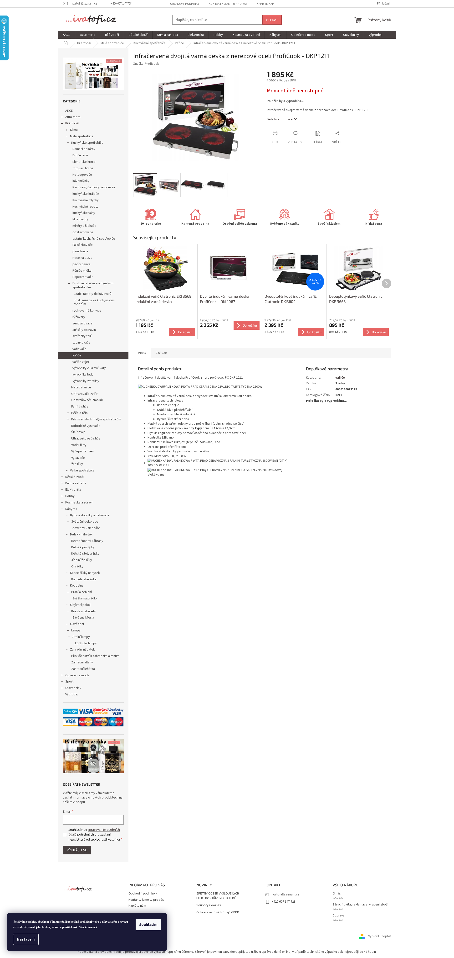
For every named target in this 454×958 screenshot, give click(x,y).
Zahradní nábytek (82, 649)
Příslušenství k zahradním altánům (95, 656)
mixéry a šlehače (84, 225)
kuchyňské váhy (83, 213)
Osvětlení (77, 624)
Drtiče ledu (80, 155)
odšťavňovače (82, 232)
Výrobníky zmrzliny (85, 381)
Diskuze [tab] (161, 352)
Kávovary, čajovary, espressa (93, 187)
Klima (74, 129)
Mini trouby (80, 219)
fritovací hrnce (82, 168)
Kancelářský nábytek (85, 573)
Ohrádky (77, 566)
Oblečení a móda (77, 675)
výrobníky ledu (82, 374)
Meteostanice (81, 387)
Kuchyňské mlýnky (85, 200)
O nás (337, 893)
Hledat (272, 20)
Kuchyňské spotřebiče (87, 142)
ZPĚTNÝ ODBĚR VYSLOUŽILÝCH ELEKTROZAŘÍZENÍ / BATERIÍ (217, 895)
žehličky (77, 464)
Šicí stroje (78, 432)
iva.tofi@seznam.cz (285, 894)
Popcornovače (82, 277)
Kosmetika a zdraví (78, 502)
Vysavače (78, 457)
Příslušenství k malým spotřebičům (96, 419)
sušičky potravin (84, 330)
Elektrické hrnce (84, 161)
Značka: (146, 63)
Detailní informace (280, 119)
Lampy (76, 630)
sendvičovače (82, 323)
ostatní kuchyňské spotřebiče (93, 238)
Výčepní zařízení (82, 451)
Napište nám (265, 4)
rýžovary (78, 317)
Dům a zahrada (75, 483)
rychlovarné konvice (86, 310)
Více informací (88, 927)
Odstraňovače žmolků (87, 400)
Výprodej (71, 694)
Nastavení (26, 939)
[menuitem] (66, 35)
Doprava (339, 915)
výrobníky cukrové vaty (89, 368)
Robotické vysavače (85, 425)
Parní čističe (79, 406)
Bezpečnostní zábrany (87, 541)
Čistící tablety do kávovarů (93, 293)
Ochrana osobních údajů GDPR (217, 912)
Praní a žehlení (81, 592)
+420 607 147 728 (284, 901)
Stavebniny (73, 688)
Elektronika (73, 489)
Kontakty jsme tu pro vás (228, 4)
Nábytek (71, 509)
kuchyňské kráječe (85, 193)
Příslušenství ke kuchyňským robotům (94, 302)
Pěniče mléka (82, 270)
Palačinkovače (82, 245)
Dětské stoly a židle (85, 553)
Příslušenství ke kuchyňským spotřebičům (92, 285)
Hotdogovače (82, 174)
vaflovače (79, 349)
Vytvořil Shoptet (379, 936)
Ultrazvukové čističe (85, 438)
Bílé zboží (72, 123)
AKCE (69, 110)
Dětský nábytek (81, 534)
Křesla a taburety (83, 611)
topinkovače (81, 342)
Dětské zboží (74, 477)
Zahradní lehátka (83, 669)
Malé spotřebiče (81, 136)
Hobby (70, 496)
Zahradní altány (82, 662)
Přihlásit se (77, 850)
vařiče (76, 355)
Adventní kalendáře (86, 528)
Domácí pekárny (83, 149)
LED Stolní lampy (85, 643)
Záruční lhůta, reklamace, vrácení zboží (360, 904)
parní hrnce (80, 251)
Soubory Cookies (208, 905)
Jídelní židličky (81, 560)
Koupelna (76, 585)
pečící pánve (81, 264)
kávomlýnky (80, 181)
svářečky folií (82, 336)
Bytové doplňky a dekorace (89, 515)
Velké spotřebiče (82, 470)
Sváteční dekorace (84, 521)
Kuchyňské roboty (85, 206)
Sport (69, 681)
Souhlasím (148, 924)
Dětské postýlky (83, 547)
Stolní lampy (81, 637)
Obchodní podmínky (184, 4)
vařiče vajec (81, 362)
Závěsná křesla (83, 617)
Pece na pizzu (82, 257)
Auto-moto (73, 117)
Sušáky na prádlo (84, 598)
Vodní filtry (79, 445)
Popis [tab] (142, 352)
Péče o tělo (79, 413)
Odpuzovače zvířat (84, 394)
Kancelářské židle (84, 579)
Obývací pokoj (80, 605)
